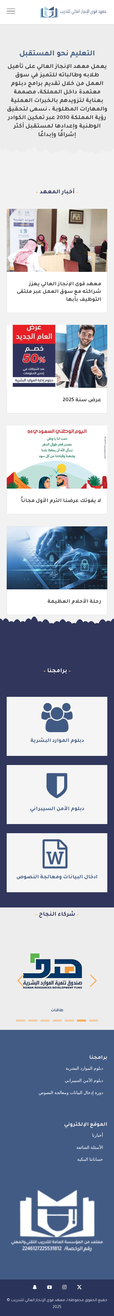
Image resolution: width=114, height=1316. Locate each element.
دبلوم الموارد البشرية (57, 741)
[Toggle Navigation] (11, 12)
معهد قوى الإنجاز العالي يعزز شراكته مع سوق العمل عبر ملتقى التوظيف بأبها (59, 292)
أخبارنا (97, 1135)
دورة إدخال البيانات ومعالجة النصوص (71, 1092)
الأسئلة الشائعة (89, 1147)
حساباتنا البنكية (90, 1159)
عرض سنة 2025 (82, 400)
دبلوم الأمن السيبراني (57, 809)
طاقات (57, 1011)
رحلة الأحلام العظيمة (74, 602)
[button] (106, 1275)
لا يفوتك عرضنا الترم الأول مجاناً (61, 501)
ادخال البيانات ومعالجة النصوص (57, 877)
